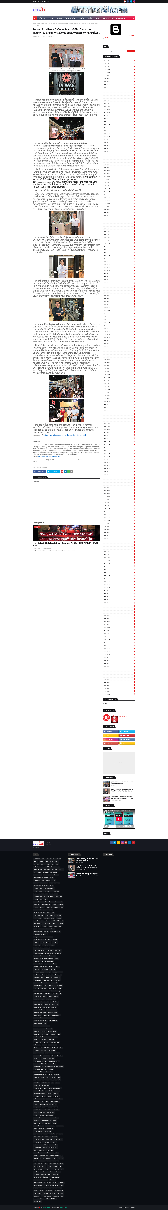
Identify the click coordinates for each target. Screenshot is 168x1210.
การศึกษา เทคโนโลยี (50, 915)
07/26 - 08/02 (119, 679)
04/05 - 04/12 (119, 630)
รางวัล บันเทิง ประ (58, 1139)
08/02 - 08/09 (119, 682)
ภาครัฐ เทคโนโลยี (38, 1107)
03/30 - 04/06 (119, 469)
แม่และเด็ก (47, 1123)
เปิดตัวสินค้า (56, 1096)
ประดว (43, 1096)
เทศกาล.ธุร (46, 1047)
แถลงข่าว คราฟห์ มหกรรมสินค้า (41, 1002)
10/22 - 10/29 (119, 240)
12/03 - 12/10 (119, 258)
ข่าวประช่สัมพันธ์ (49, 953)
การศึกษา (40, 910)
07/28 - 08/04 (119, 362)
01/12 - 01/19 (119, 435)
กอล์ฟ (51, 877)
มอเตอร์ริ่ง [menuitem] (81, 18)
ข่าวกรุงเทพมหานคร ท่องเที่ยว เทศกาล (42, 939)
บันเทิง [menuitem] (97, 18)
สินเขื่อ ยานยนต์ (37, 1177)
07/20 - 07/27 (119, 517)
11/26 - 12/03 (119, 255)
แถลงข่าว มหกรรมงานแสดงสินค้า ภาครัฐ (43, 1029)
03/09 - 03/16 (119, 459)
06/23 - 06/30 (119, 347)
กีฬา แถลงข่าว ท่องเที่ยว (50, 923)
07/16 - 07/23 (119, 197)
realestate (42, 867)
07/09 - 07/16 (119, 194)
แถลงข (50, 996)
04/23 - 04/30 (119, 161)
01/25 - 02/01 (119, 600)
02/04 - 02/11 (119, 286)
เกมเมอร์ (44, 926)
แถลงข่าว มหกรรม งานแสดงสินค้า (41, 1026)
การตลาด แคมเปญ (48, 896)
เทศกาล (44, 1045)
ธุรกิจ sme (43, 1050)
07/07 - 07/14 (119, 353)
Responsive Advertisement (119, 763)
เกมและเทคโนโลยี (53, 926)
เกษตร (35, 929)
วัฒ (61, 1155)
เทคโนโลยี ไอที (37, 1045)
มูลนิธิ (54, 1120)
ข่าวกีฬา (55, 939)
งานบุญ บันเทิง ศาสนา (48, 980)
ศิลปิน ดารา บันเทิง (53, 1163)
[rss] (111, 735)
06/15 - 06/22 (119, 502)
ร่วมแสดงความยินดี (50, 1126)
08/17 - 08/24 (119, 530)
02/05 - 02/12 (119, 127)
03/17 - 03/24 (119, 304)
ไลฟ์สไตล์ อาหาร (44, 1155)
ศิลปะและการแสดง (38, 1163)
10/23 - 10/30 (119, 82)
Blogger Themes (46, 1207)
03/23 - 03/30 (119, 466)
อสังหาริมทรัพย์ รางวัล (56, 1188)
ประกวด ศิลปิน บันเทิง (39, 1091)
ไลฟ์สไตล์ (36, 1155)
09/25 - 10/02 (119, 69)
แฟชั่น (47, 1101)
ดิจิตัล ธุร (36, 991)
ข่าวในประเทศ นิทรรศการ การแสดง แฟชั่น (43, 950)
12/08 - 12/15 (119, 420)
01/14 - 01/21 (119, 277)
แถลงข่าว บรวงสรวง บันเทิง (40, 1012)
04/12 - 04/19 (119, 633)
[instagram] (134, 1)
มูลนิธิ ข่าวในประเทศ (38, 1123)
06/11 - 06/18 (119, 182)
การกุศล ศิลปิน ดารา (54, 883)
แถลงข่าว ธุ (47, 1004)
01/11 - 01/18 (119, 594)
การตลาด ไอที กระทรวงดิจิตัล (40, 899)
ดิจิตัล (60, 988)
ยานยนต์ (54, 1123)
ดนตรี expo (46, 983)
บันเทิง (59, 1077)
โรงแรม (45, 1147)
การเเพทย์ (59, 918)
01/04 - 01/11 (119, 590)
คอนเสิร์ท (48, 975)
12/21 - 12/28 (119, 584)
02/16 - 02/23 (119, 450)
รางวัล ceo (41, 1128)
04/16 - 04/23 (119, 158)
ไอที (62, 1196)
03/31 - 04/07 (119, 310)
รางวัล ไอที (44, 1145)
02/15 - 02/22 (119, 609)
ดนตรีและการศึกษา (38, 985)
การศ (35, 910)
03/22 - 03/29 (119, 624)
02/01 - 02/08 (119, 603)
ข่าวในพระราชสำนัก (38, 953)
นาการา (50, 1074)
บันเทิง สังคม (36, 1082)
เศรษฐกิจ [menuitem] (59, 18)
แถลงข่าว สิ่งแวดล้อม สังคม (40, 1031)
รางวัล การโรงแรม (38, 1131)
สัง (60, 1166)
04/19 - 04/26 (119, 636)
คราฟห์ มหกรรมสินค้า (39, 972)
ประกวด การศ (37, 1085)
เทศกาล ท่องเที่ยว (52, 1045)
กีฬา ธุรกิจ (60, 923)
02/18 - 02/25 (119, 292)
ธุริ (52, 1055)
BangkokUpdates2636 (39, 36)
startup (61, 869)
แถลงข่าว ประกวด (52, 1012)
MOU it (56, 861)
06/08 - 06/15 (119, 499)
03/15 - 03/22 (119, 621)
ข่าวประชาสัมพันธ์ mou (49, 956)
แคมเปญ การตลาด (55, 977)
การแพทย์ (36, 907)
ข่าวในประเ (58, 950)
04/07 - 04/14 (119, 313)
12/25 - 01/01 (119, 109)
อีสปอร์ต (46, 1193)
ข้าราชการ (41, 929)
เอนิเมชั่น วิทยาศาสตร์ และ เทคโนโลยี (50, 1196)
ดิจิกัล (49, 988)
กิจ (34, 921)
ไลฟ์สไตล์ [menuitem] (89, 18)
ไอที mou (36, 1199)
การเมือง (42, 907)
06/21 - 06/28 (119, 664)
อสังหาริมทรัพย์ (45, 1188)
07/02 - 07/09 (119, 191)
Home (34, 1)
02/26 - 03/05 (119, 136)
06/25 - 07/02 (119, 188)
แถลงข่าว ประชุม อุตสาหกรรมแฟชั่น (52, 1015)
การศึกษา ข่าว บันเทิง (38, 915)
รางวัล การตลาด (49, 1128)
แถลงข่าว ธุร (55, 1004)
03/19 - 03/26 (119, 146)
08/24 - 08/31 (119, 533)
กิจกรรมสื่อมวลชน (47, 921)
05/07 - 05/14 (119, 167)
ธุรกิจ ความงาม (51, 1050)
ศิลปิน (46, 1163)
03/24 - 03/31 (119, 307)
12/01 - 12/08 (119, 417)
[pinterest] (127, 735)
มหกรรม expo (55, 1109)
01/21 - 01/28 (119, 280)
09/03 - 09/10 (119, 219)
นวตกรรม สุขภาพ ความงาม (40, 1069)
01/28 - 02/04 (119, 283)
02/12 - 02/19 (119, 130)
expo (43, 858)
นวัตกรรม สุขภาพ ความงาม (40, 1074)
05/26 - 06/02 (119, 334)
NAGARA (36, 867)
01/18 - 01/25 (119, 597)
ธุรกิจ (61, 1047)
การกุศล (53, 880)
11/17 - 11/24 (119, 411)
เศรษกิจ (43, 1166)
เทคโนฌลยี (44, 1039)
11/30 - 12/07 (119, 575)
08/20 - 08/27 (119, 213)
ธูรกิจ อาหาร (36, 1058)
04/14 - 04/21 (119, 316)
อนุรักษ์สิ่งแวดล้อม (38, 1185)
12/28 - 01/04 (119, 587)
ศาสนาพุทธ (60, 1158)
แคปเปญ (47, 977)
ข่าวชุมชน (36, 942)
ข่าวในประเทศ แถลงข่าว (48, 945)
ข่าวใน (42, 942)
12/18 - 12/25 (119, 106)
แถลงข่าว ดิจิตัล (54, 1002)
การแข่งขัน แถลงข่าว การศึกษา (41, 885)
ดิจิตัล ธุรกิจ (42, 991)
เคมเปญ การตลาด (57, 975)
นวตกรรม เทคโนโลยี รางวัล (40, 1064)
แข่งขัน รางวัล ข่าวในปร (50, 964)
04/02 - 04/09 (119, 152)
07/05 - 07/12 (119, 670)
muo (57, 864)
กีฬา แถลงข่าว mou (38, 923)
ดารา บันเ (59, 985)
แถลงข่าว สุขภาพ (52, 1031)
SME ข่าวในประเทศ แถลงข (53, 867)
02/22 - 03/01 (119, 612)
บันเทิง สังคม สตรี (46, 1082)
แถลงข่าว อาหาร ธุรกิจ (39, 1034)
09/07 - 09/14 (119, 539)
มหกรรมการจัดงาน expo (39, 1118)
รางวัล (35, 1128)
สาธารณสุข (36, 1174)
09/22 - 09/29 (119, 386)
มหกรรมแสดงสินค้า (46, 1120)
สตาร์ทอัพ (55, 1166)
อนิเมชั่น (62, 1182)
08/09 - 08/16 (119, 685)
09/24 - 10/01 (119, 228)
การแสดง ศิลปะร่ (37, 918)
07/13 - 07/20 (119, 514)
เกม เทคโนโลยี (37, 926)
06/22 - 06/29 (119, 505)
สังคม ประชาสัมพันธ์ (51, 1169)
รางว (58, 1126)
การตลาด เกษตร (53, 894)
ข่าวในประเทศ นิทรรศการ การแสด (42, 948)
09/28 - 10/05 (119, 548)
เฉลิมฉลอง (57, 980)
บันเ (52, 1082)
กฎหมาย (39, 872)
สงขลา (49, 1166)
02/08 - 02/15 (119, 606)
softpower (54, 869)
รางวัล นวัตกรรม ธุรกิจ (39, 1139)
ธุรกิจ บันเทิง (48, 1053)
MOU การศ (36, 864)
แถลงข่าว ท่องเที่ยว (38, 1004)
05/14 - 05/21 (119, 170)
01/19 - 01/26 (119, 438)
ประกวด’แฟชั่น (49, 1091)
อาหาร (41, 1190)
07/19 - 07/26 (119, 676)
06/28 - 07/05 (119, 667)
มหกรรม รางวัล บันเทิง (39, 1115)
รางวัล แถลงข (37, 1136)
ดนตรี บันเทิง (54, 983)
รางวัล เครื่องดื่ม (50, 1134)
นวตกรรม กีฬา (51, 1064)
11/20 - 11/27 (119, 94)
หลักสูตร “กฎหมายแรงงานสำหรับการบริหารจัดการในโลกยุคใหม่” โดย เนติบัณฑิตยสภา (122, 790)
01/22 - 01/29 (119, 121)
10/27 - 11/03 (119, 402)
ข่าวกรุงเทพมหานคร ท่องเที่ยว (40, 934)
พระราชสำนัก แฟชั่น (51, 1099)
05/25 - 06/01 (119, 493)
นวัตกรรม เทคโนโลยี (38, 1072)
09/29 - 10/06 (119, 389)
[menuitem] (35, 18)
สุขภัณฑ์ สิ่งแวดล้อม (54, 1177)
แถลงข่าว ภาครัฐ (53, 1020)
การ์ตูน (55, 902)
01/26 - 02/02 (119, 441)
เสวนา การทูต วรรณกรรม (39, 1182)
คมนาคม (51, 966)
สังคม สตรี (60, 1169)
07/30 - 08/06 (119, 203)
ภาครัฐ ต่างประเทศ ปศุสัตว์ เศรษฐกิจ (47, 1104)
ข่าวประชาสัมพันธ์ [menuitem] (120, 18)
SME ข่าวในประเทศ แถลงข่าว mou (42, 869)
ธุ (57, 1047)
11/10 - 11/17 (119, 408)
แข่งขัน (56, 958)
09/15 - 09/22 (119, 383)
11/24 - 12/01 (119, 414)
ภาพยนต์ (46, 1107)
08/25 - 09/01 (119, 374)
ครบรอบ (57, 966)
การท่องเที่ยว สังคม (46, 904)
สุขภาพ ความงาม (43, 1180)
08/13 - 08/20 (119, 210)
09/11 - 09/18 (119, 63)
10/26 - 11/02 (119, 560)
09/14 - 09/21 (119, 542)
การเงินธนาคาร (37, 894)
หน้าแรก (105, 703)
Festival (35, 861)
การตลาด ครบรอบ (38, 896)
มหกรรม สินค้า (49, 1115)
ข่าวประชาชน (58, 953)
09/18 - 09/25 (119, 66)
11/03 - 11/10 (119, 405)
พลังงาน (60, 1099)
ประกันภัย (57, 1091)
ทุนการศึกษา (36, 1039)
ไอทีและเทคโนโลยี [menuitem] (70, 18)
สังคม (35, 1169)
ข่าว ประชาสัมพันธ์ (50, 929)
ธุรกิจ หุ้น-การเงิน (37, 1055)
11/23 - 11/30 (119, 572)
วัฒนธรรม (36, 1158)
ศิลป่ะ (39, 1161)
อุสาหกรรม (60, 1193)
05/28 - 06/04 (119, 176)
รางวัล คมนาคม (48, 1131)
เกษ (60, 926)
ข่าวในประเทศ (37, 945)
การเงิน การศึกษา (38, 891)
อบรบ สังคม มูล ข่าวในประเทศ (51, 1185)
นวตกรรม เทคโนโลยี (38, 1061)
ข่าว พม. (46, 931)
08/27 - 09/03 (119, 216)
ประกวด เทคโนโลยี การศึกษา (40, 1088)
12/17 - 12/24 (119, 264)
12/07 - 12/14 (119, 578)
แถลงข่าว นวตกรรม (51, 1010)
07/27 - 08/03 (119, 520)
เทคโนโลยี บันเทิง (55, 1042)
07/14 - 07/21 (119, 356)
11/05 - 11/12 (119, 246)
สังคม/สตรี (36, 1172)
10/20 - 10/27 (119, 398)
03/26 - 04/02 (119, 149)
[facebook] (128, 1)
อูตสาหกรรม (36, 1196)
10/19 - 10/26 (119, 557)
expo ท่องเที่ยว (50, 858)
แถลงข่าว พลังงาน (50, 1018)
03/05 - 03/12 (119, 139)
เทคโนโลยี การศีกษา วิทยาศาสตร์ (41, 1042)
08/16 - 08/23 (119, 688)
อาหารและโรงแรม (38, 1193)
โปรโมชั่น (36, 1099)
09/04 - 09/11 (119, 60)
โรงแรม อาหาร (49, 1150)
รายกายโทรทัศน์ (53, 1145)
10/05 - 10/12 (119, 551)
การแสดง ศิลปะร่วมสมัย (48, 918)
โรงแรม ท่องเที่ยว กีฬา (39, 1150)
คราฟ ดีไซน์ (52, 969)
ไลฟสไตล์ (56, 1153)
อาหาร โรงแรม (49, 1190)
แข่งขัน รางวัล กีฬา (38, 964)
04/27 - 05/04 (119, 481)
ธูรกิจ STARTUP (58, 1055)
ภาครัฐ (35, 1104)
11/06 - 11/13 (119, 88)
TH (34, 872)
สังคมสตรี (58, 1172)
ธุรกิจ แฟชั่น (56, 1053)
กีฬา (54, 921)
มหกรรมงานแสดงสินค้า (42, 23)
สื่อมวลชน (45, 1177)
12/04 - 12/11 (119, 100)
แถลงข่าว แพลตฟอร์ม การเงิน (40, 1020)
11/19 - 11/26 (119, 252)
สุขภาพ (35, 1180)
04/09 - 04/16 (119, 155)
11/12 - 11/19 (119, 249)
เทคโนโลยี (51, 1039)
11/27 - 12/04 (119, 97)
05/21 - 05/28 (119, 173)
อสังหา (61, 1185)
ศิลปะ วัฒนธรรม (54, 1161)
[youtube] (125, 1)
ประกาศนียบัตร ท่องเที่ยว (39, 1093)
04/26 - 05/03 (119, 639)
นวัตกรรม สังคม (48, 1072)
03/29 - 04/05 (119, 627)
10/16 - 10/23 (119, 78)
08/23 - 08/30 (119, 691)
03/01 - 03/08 (119, 615)
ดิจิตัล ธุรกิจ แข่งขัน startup (53, 991)
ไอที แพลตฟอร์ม (37, 1201)
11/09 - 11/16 (119, 566)
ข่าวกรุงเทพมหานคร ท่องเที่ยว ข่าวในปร (43, 937)
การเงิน (52, 885)
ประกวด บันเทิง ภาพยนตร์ (55, 1088)
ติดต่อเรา (46, 1)
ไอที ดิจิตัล (53, 1199)
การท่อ (60, 902)
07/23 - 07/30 (119, 200)
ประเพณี (49, 1096)
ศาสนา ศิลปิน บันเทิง (50, 1158)
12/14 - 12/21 (119, 581)
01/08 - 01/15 (119, 115)
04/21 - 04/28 (119, 319)
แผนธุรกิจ (42, 1099)
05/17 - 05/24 (119, 648)
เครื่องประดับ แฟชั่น (38, 977)
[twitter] (131, 1)
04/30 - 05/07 (119, 164)
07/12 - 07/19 (119, 673)
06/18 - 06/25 (119, 185)
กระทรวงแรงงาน (37, 875)
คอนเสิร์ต (42, 975)
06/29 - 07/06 (119, 508)
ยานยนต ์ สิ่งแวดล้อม (38, 1126)
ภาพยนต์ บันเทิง (53, 1107)
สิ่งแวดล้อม (55, 1174)
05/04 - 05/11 (119, 484)
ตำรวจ (44, 996)
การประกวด (60, 904)
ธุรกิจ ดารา (36, 1050)
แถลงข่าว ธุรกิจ (37, 1007)
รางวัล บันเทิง (49, 1139)
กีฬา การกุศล (60, 921)
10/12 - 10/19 (119, 554)
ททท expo (52, 1034)
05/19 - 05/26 (119, 331)
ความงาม (48, 972)
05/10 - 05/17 (119, 645)
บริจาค (42, 1077)
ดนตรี (40, 983)
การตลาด (45, 894)
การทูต (54, 904)
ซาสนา (35, 983)
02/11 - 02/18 (119, 289)
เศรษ (38, 1166)
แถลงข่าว (56, 996)
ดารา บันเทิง (52, 985)
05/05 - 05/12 (119, 325)
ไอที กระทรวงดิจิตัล (44, 1199)
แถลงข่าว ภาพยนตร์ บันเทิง (40, 1023)
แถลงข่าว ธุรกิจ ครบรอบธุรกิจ (49, 1007)
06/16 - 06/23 (119, 344)
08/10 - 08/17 (119, 526)
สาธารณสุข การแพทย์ (46, 1174)
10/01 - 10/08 (119, 231)
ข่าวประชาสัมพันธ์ (38, 956)
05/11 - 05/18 (119, 487)
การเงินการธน (55, 891)
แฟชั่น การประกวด (55, 1101)
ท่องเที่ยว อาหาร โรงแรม (45, 1037)
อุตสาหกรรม (53, 1193)
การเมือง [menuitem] (51, 18)
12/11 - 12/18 (119, 103)
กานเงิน (48, 880)
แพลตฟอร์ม (36, 1101)
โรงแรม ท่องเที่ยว (53, 1147)
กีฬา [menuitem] (112, 18)
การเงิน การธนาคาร (49, 888)
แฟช (42, 1101)
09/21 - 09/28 (119, 545)
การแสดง (59, 915)
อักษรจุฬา (36, 1190)
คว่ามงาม (54, 972)
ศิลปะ (35, 1161)
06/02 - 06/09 (119, 338)
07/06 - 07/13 (119, 511)
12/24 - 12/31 (119, 267)
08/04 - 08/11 (119, 365)
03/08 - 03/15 (119, 618)
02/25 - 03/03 (119, 295)
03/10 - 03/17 (119, 301)
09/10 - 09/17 (119, 222)
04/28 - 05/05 (119, 322)
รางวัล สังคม (53, 1142)
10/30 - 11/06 (119, 85)
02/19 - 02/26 (119, 133)
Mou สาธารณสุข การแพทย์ (47, 864)
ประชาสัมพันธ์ (37, 1096)
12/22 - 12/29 (119, 426)
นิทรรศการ (56, 1074)
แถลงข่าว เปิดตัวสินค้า (39, 1018)
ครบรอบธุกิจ (36, 969)
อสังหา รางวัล (37, 1188)
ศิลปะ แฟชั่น (46, 1161)
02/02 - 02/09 (119, 444)
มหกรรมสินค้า (37, 1120)
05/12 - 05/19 (119, 328)
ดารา (46, 985)
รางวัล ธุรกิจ (45, 1136)
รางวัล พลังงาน (37, 1142)
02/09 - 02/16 (119, 447)
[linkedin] (129, 842)
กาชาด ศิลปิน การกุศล (39, 880)
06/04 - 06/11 (119, 179)
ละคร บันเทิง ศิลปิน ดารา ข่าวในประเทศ (43, 1153)
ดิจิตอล (54, 988)
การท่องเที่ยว (37, 904)
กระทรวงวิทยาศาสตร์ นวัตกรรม (41, 877)
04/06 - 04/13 (119, 472)
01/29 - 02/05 (119, 124)
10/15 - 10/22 (119, 237)
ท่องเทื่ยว (55, 1037)
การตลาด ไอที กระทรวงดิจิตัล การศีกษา (43, 902)
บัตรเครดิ (53, 1077)
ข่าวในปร (48, 942)
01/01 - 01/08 (119, 112)
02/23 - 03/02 (119, 453)
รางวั (62, 1126)
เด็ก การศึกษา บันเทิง (49, 993)
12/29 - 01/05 (119, 429)
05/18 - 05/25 (119, 490)
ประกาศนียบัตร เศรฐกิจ (52, 1093)
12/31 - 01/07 (119, 270)
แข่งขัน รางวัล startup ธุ (48, 961)
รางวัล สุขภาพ (37, 1145)
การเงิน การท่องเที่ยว (38, 888)
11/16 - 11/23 (119, 569)
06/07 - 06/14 (119, 658)
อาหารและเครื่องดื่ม (59, 1190)
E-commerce (37, 858)
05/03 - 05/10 (119, 642)
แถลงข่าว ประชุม (37, 1015)
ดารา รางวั (36, 988)
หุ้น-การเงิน (55, 1182)
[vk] (127, 739)
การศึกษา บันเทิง (48, 910)
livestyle (41, 861)
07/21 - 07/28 (119, 359)
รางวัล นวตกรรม (53, 1136)
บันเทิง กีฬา (36, 1080)
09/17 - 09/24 (119, 225)
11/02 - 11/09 (119, 563)
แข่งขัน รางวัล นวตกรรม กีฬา (40, 966)
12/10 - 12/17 (119, 261)
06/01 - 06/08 (119, 496)
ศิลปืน (61, 1163)
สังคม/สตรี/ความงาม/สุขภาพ (47, 1172)
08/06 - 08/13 (119, 206)
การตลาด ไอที (58, 896)
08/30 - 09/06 (119, 694)
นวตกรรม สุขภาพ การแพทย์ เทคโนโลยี (54, 1066)
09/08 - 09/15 (119, 380)
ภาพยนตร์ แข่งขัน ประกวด (40, 1109)
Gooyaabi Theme (63, 1207)
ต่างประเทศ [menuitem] (105, 18)
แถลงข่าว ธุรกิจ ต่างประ (39, 1010)
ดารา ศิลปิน (43, 988)
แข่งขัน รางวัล (37, 961)
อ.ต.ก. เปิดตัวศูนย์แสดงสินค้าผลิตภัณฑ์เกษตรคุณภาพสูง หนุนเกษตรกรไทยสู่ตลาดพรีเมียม (122, 797)
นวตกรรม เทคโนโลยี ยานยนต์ (52, 1061)
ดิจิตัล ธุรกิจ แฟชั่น (38, 993)
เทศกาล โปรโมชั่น (38, 1047)
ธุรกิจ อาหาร (46, 1055)
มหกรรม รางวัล (50, 1112)
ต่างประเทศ (58, 993)
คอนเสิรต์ (36, 975)
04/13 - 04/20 (119, 475)
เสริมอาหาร (52, 1180)
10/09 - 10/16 (119, 75)
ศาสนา (42, 1158)
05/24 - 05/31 (119, 651)
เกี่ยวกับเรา (40, 1)
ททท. (59, 1034)
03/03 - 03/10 (119, 298)
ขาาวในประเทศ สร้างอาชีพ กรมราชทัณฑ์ (43, 958)
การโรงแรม (49, 907)
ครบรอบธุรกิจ (44, 969)
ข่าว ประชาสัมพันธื (38, 931)
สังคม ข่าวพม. (41, 1169)
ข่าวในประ (54, 942)
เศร (34, 1166)
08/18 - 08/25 (119, 371)
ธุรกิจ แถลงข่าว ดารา (38, 1053)
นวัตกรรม (51, 1069)
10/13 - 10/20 (119, 395)
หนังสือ (49, 1182)
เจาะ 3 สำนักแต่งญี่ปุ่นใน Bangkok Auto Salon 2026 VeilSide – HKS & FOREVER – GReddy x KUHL (66, 544)
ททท (47, 1034)
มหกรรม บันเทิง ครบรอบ (39, 1112)
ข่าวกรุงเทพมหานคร (55, 931)
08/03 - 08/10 (119, 523)
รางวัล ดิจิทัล (59, 1134)
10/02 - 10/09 (119, 72)
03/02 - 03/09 (119, 456)
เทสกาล (53, 1047)
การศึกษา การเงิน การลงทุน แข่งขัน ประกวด (44, 912)
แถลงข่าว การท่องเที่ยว (39, 999)
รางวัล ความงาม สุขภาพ (39, 1134)
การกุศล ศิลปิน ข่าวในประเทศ (40, 883)
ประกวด (57, 1082)
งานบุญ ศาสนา (37, 980)
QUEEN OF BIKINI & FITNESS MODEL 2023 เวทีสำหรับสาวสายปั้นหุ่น (122, 782)
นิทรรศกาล (36, 1077)
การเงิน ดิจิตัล (47, 891)
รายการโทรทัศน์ (37, 1147)
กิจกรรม (39, 921)
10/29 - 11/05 (119, 243)
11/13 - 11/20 (119, 91)
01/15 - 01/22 (119, 118)
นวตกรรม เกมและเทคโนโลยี (48, 1058)
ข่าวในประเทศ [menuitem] (41, 18)
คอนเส (60, 972)
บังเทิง (47, 1077)
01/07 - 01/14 (119, 274)
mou (47, 861)
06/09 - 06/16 (119, 341)
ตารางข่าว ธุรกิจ (37, 996)
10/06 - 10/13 (119, 392)
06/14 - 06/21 (119, 661)
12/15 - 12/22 (119, 423)
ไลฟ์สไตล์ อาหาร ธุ (54, 1155)
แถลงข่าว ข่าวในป (50, 999)
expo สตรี (58, 858)
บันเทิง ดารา (44, 1080)
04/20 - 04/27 (119, 478)
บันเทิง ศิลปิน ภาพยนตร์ (54, 1080)
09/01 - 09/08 (119, 377)
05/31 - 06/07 (119, 654)
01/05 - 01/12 (119, 432)
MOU (51, 861)
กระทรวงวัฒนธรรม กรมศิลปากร (50, 875)
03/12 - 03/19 (119, 142)
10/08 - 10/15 (119, 234)
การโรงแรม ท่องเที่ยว (59, 907)
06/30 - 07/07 (119, 350)
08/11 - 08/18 (119, 368)
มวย (49, 1109)
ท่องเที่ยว (36, 1037)
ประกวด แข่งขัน (46, 1085)
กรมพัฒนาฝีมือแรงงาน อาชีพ (50, 872)
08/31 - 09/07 (119, 536)
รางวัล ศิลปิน (46, 1142)
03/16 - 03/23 (119, 462)
